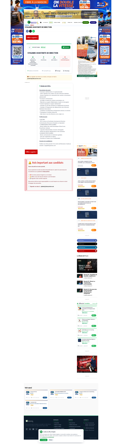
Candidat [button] (93, 22)
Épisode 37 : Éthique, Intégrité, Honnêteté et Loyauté (85, 267)
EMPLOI (51, 22)
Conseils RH (72, 428)
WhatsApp (67, 70)
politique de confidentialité (48, 437)
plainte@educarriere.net (47, 186)
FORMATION (70, 22)
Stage (32, 24)
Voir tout (94, 145)
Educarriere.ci (31, 437)
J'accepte (44, 439)
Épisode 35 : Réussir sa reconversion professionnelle (89, 283)
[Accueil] (40, 22)
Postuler (67, 47)
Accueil (27, 24)
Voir (94, 165)
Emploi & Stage (57, 424)
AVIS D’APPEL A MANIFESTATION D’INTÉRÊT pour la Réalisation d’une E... (86, 162)
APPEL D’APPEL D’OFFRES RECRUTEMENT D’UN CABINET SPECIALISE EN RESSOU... (87, 181)
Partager (59, 70)
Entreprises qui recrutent (74, 426)
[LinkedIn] (30, 429)
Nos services (72, 422)
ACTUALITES (45, 22)
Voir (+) (45, 397)
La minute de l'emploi (59, 428)
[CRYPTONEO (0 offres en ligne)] (29, 47)
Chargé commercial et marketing (86, 391)
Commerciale (33, 402)
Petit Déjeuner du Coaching (88, 329)
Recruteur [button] (86, 22)
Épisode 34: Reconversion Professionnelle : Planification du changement (90, 291)
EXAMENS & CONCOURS (78, 22)
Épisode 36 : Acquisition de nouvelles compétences (90, 275)
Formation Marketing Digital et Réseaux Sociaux (88, 340)
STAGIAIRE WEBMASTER (60, 391)
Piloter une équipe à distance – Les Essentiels (89, 320)
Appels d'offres (57, 426)
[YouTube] (33, 429)
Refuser (50, 439)
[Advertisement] (30, 104)
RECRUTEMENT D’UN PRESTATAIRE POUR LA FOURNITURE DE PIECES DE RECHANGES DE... (87, 203)
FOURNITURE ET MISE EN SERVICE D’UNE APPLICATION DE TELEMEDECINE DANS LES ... (87, 225)
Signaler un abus (93, 437)
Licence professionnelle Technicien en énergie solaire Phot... (88, 309)
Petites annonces (73, 424)
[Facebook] (26, 429)
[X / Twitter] (36, 429)
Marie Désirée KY (88, 277)
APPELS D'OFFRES (57, 22)
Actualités (56, 422)
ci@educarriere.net (89, 428)
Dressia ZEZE (83, 269)
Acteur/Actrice (33, 391)
